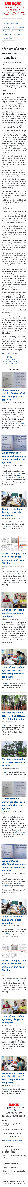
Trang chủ (6, 20)
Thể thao (6, 23)
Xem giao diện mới (9, 42)
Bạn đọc (21, 27)
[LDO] (14, 380)
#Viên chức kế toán (10, 363)
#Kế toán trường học (11, 361)
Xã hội (13, 20)
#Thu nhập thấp (9, 359)
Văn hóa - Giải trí (17, 31)
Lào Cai (3, 725)
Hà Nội (3, 772)
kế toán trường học (14, 574)
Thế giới (5, 38)
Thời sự (13, 27)
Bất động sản (7, 34)
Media (20, 20)
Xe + (11, 38)
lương (8, 526)
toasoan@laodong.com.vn (14, 1141)
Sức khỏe (17, 34)
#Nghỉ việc (8, 357)
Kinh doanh (14, 23)
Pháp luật (6, 27)
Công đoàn (6, 31)
